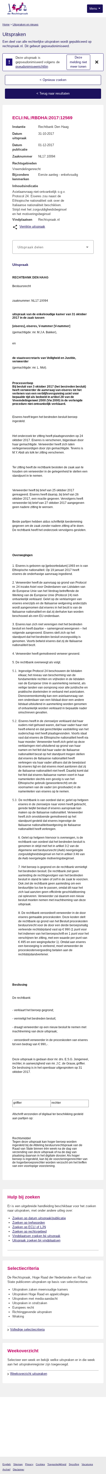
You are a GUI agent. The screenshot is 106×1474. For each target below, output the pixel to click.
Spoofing (74, 1464)
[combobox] (53, 247)
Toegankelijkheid (56, 1464)
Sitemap (18, 1464)
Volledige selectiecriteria (27, 1329)
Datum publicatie (19, 147)
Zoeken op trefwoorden (28, 1222)
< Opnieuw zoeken (53, 80)
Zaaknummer (22, 156)
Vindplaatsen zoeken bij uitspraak (36, 1236)
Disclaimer (18, 1469)
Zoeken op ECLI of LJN (29, 1227)
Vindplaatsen (22, 219)
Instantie (18, 127)
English (6, 1464)
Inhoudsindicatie (25, 186)
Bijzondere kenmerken (20, 177)
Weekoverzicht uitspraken (28, 1374)
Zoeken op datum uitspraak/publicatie (39, 1218)
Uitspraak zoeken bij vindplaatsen (36, 1240)
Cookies (40, 1464)
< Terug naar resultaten (53, 93)
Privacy (29, 1464)
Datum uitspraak (19, 136)
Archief (6, 1469)
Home (6, 24)
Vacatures (87, 1464)
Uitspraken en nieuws (25, 24)
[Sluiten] (97, 62)
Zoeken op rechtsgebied (29, 1231)
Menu (93, 8)
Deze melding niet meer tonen (78, 62)
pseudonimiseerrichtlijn (32, 66)
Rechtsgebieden (24, 163)
